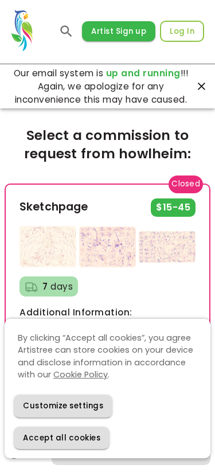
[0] (65, 31)
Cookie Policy (80, 374)
